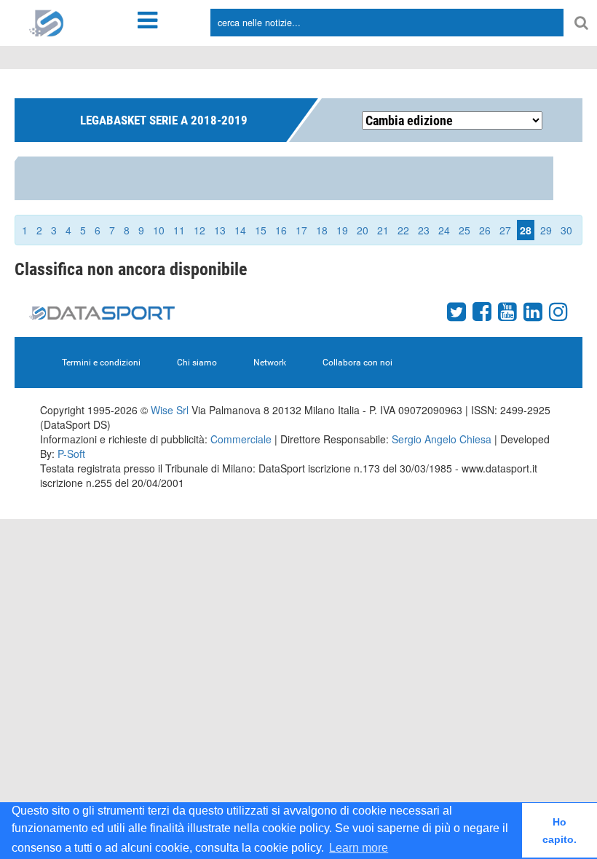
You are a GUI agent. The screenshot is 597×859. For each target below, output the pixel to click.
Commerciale (241, 439)
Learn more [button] (358, 848)
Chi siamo (197, 362)
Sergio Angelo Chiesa (441, 439)
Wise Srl (170, 410)
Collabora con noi (357, 362)
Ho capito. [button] (559, 830)
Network (269, 362)
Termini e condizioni (101, 362)
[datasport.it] (46, 21)
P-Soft (71, 453)
